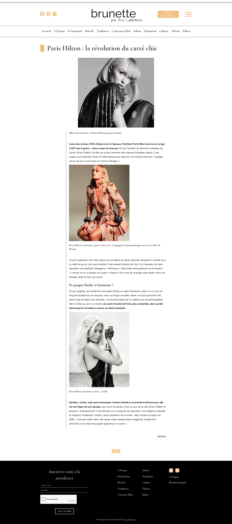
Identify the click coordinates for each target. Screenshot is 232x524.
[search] (55, 14)
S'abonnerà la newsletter (168, 14)
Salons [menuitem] (137, 31)
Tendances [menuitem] (103, 31)
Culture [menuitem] (164, 31)
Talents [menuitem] (175, 31)
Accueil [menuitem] (46, 31)
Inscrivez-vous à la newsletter (64, 475)
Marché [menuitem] (89, 31)
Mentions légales (177, 482)
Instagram (48, 14)
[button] (187, 14)
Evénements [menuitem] (75, 31)
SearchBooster (130, 519)
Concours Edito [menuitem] (121, 31)
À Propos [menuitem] (59, 31)
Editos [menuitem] (186, 31)
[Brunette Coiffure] (116, 13)
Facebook (42, 14)
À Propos (173, 476)
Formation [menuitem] (150, 31)
